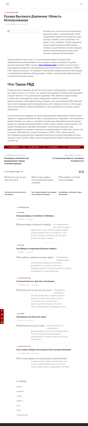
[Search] (81, 4)
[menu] (7, 4)
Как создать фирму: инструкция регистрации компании (43, 350)
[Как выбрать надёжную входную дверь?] (35, 257)
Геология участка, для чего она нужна (35, 281)
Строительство (11, 12)
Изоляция (20, 391)
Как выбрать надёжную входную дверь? (36, 249)
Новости (19, 401)
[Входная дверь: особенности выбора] (33, 224)
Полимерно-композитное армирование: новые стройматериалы (16, 161)
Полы (18, 405)
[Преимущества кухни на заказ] (30, 326)
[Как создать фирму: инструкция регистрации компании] (44, 183)
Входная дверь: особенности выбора (35, 216)
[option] (17, 186)
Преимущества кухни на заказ (31, 317)
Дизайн (21, 212)
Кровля (19, 396)
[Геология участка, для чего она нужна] (17, 183)
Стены (18, 410)
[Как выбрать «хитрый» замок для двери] (71, 183)
